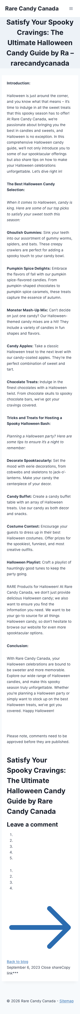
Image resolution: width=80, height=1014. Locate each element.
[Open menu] (71, 8)
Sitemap (67, 1001)
